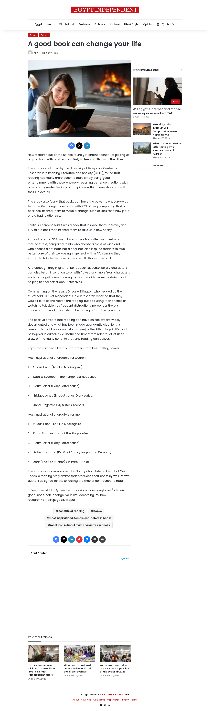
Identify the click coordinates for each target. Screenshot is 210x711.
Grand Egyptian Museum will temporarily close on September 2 (165, 129)
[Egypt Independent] (105, 10)
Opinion (148, 24)
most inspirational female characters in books (80, 518)
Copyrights (113, 699)
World (50, 24)
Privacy (125, 699)
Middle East (66, 24)
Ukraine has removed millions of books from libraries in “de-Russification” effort (41, 670)
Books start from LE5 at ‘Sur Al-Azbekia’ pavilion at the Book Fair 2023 (114, 668)
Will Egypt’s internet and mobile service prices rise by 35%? (157, 111)
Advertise (86, 699)
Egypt (38, 24)
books (97, 511)
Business (84, 24)
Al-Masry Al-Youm (112, 694)
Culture (115, 24)
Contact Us (99, 699)
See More (157, 165)
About (76, 699)
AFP (36, 52)
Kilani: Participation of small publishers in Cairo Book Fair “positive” (78, 668)
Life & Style (131, 24)
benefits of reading (71, 511)
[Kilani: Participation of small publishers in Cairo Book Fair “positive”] (79, 653)
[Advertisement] (79, 596)
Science (100, 24)
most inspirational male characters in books (80, 525)
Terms (134, 699)
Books (33, 35)
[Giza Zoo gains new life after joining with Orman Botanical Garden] (142, 148)
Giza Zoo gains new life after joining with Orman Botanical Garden (167, 149)
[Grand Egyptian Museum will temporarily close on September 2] (142, 129)
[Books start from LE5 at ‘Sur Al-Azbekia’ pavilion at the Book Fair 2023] (115, 653)
